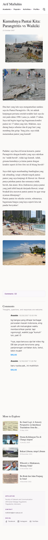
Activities (26, 9)
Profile (36, 9)
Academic (7, 9)
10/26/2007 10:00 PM (28, 315)
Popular (17, 9)
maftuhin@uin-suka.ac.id (13, 513)
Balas (14, 355)
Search (44, 9)
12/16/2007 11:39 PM (27, 361)
